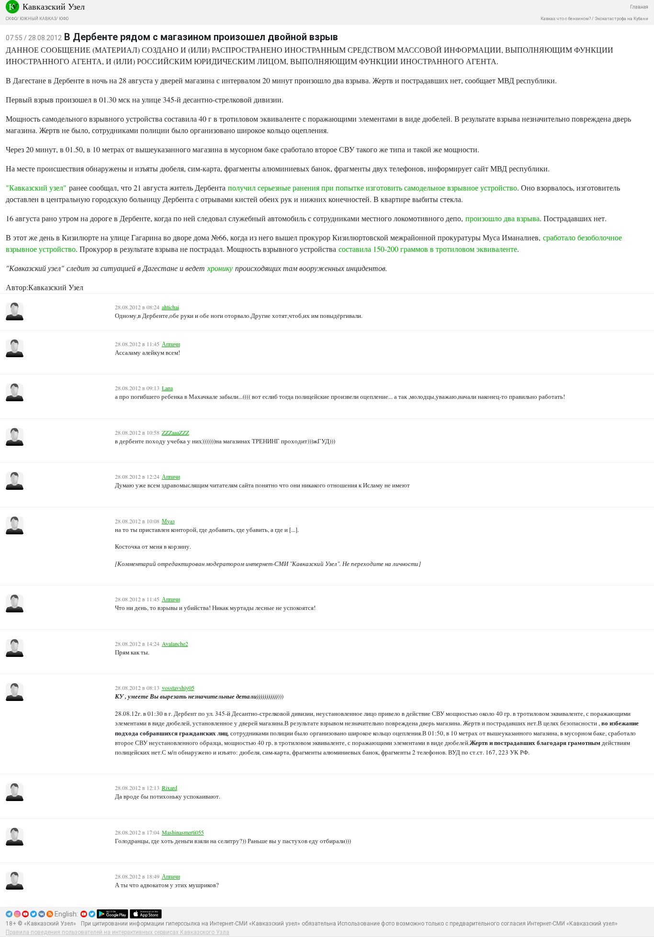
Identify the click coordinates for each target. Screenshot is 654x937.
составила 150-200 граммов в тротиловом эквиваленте (427, 249)
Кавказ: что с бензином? (566, 18)
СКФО (11, 18)
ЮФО (63, 18)
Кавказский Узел (54, 6)
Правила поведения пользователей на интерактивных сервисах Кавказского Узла (117, 932)
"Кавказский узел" (37, 187)
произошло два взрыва (502, 218)
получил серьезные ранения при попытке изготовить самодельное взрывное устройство (372, 187)
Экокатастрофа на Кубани (621, 18)
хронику (220, 268)
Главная (639, 7)
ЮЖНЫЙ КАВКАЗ (38, 18)
